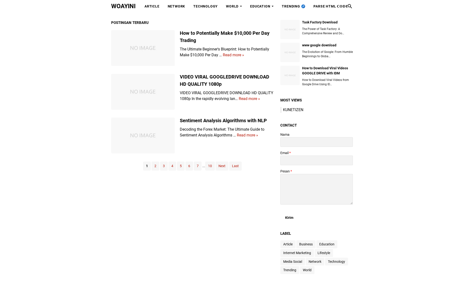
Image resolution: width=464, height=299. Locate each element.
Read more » (233, 55)
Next (221, 166)
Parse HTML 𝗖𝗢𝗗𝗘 (330, 6)
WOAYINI (123, 6)
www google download (319, 45)
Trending (289, 270)
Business (306, 244)
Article (152, 6)
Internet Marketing (297, 253)
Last (235, 166)
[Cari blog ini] (350, 6)
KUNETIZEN (293, 109)
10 (210, 166)
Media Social (292, 261)
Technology (205, 6)
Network (176, 6)
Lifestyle (324, 253)
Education (260, 6)
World (232, 6)
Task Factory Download (320, 22)
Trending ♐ (293, 6)
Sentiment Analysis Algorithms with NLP (223, 120)
